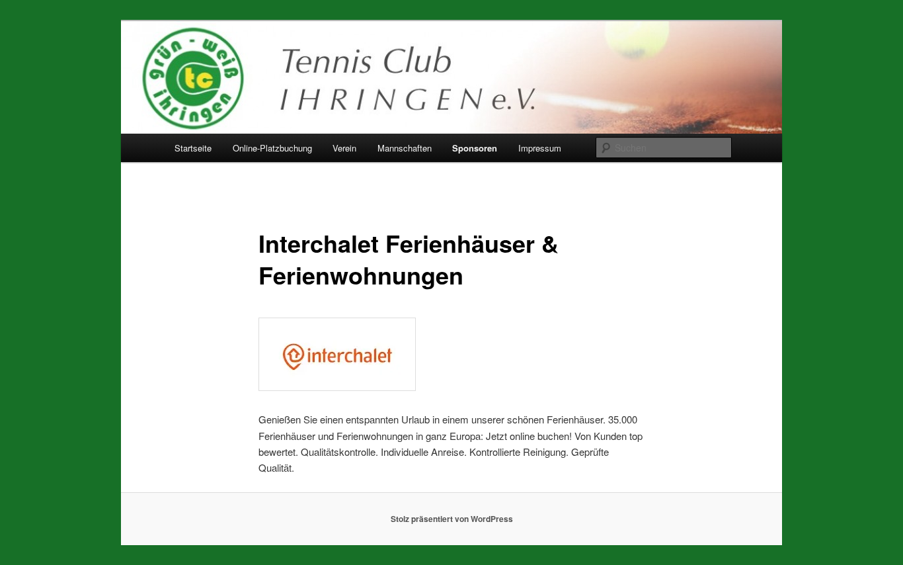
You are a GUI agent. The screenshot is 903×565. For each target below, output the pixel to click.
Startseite (193, 148)
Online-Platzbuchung (272, 148)
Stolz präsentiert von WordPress (452, 519)
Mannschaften (404, 148)
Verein (344, 148)
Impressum (539, 148)
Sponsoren (474, 148)
